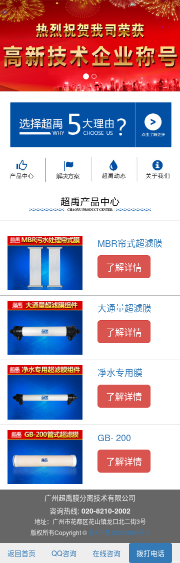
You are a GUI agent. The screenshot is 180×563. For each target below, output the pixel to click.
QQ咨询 (64, 553)
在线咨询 (106, 553)
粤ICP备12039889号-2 (119, 532)
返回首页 (22, 553)
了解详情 (124, 266)
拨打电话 (150, 553)
